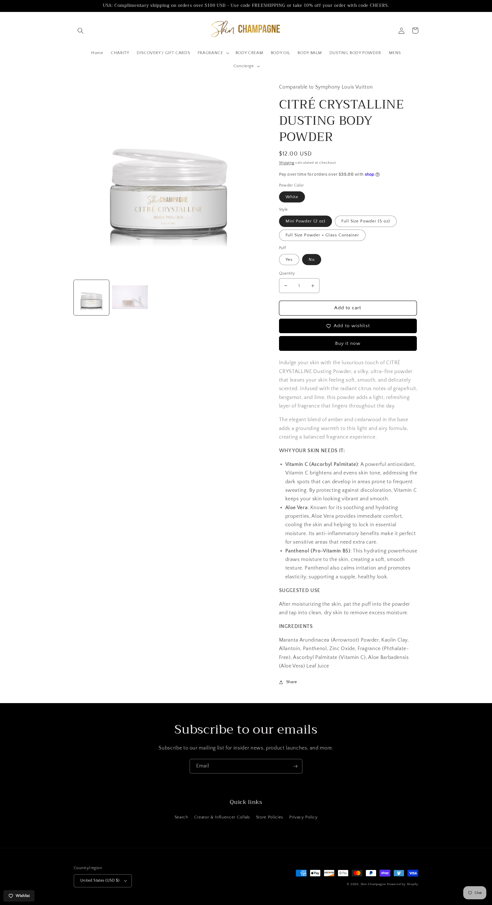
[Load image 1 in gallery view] (91, 297)
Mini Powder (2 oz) (306, 221)
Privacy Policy (303, 817)
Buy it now (347, 343)
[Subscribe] (295, 766)
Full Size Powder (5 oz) (365, 221)
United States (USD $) (99, 880)
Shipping (286, 163)
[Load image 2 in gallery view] (129, 297)
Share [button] (291, 681)
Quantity (287, 273)
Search (181, 817)
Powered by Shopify (402, 884)
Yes (289, 259)
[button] (80, 30)
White (292, 196)
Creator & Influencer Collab (222, 817)
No (312, 259)
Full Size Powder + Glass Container (322, 235)
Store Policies (269, 817)
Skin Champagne (373, 884)
